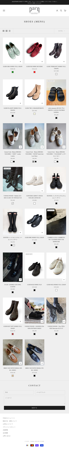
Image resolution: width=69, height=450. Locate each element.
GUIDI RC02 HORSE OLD (34, 284)
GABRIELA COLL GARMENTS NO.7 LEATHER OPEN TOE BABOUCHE (56, 239)
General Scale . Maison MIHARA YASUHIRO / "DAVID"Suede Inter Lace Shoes (34, 154)
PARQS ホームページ (9, 418)
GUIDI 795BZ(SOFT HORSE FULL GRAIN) (56, 67)
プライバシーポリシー (9, 427)
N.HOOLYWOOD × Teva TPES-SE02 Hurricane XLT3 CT (56, 327)
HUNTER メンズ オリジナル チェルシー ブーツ (56, 197)
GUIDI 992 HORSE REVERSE (34, 66)
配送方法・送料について (10, 421)
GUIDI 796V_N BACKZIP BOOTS (34, 108)
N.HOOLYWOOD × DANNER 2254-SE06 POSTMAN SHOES (34, 327)
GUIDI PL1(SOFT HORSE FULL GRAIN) (13, 109)
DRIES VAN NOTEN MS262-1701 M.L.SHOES (34, 369)
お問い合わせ (6, 436)
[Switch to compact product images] (9, 30)
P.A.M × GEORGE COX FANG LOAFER (12, 285)
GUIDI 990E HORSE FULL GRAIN (34, 237)
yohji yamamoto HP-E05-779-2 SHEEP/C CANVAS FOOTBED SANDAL (56, 110)
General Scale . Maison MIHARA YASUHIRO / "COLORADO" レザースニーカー (56, 154)
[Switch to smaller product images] (6, 30)
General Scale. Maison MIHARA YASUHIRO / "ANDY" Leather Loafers (12, 154)
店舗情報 (5, 430)
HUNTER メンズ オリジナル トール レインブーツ (12, 238)
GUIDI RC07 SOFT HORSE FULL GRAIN (13, 327)
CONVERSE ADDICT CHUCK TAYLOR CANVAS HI (34, 197)
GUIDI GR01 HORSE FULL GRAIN (12, 66)
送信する (34, 407)
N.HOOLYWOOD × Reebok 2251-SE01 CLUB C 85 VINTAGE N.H (13, 197)
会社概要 (5, 433)
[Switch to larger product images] (3, 30)
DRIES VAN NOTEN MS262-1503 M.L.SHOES (13, 369)
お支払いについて (8, 424)
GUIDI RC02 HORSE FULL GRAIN (56, 284)
